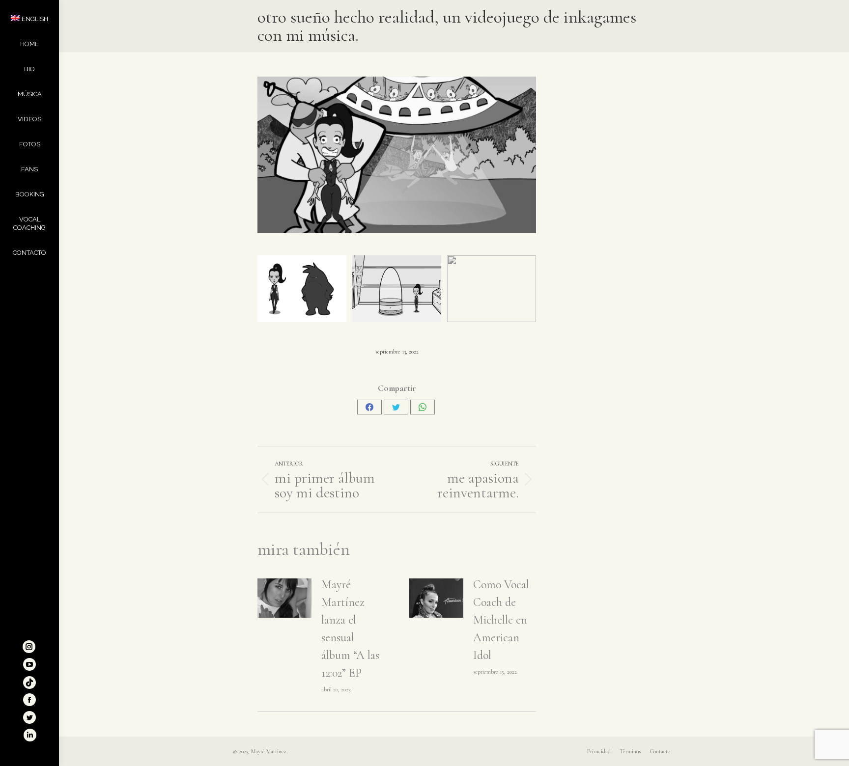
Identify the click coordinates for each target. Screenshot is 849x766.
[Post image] (284, 598)
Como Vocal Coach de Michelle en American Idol (501, 619)
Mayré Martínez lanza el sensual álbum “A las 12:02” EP (350, 628)
